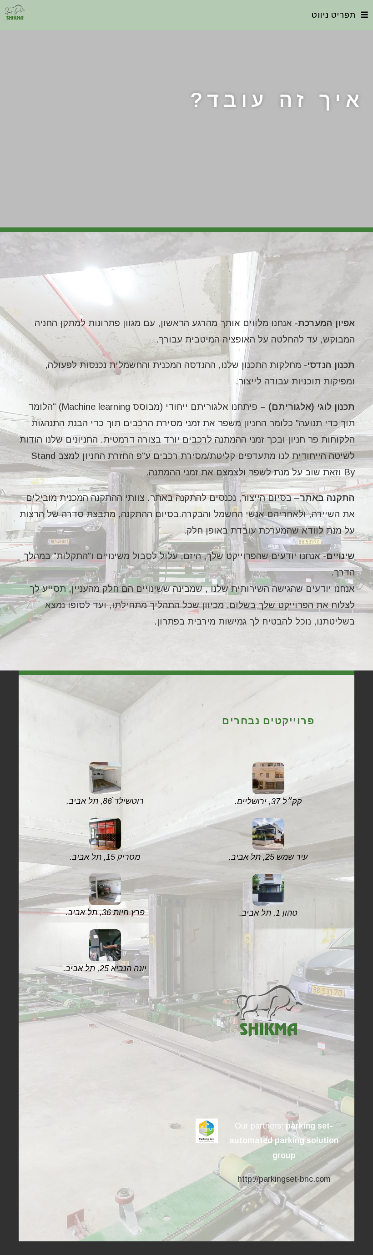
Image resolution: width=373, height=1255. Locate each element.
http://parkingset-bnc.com (284, 1179)
